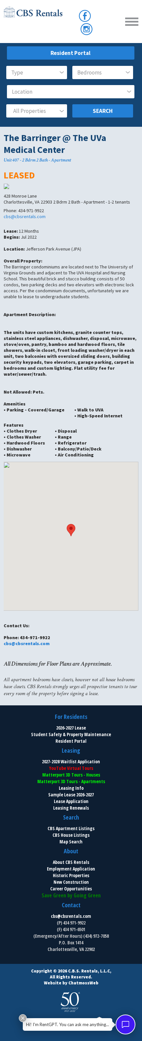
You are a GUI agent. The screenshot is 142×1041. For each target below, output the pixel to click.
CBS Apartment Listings (71, 828)
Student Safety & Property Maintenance (71, 734)
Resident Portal (70, 53)
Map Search (71, 841)
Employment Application (71, 869)
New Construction (71, 882)
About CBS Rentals (71, 862)
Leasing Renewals (71, 808)
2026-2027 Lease (71, 728)
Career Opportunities (71, 888)
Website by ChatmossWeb (71, 983)
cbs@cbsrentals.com (25, 216)
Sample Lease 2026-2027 (71, 794)
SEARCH (103, 111)
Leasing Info (71, 788)
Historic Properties (71, 875)
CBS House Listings (71, 835)
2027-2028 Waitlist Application (71, 761)
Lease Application (71, 801)
